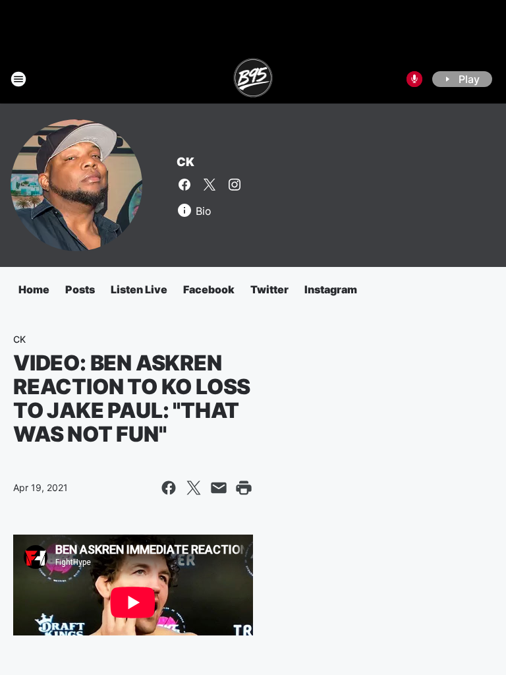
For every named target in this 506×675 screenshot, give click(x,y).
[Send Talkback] (414, 79)
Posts (80, 289)
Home (33, 289)
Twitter (269, 289)
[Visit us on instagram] (234, 184)
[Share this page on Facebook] (168, 488)
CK (185, 162)
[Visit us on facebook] (184, 184)
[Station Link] (253, 79)
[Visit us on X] (209, 184)
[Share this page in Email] (219, 488)
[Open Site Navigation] (18, 79)
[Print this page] (244, 488)
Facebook (209, 289)
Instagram (330, 289)
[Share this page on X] (193, 488)
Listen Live (139, 289)
